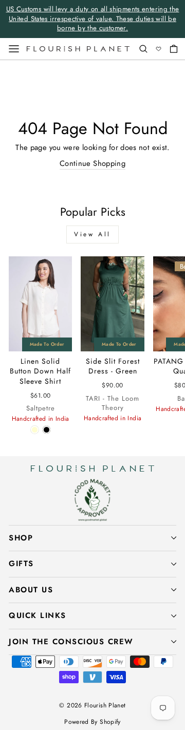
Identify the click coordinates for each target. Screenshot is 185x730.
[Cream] (35, 430)
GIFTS (21, 563)
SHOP (21, 538)
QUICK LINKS (37, 615)
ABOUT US (31, 589)
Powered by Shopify (92, 721)
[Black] (46, 430)
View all (92, 234)
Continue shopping (92, 163)
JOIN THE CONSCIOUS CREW (71, 641)
